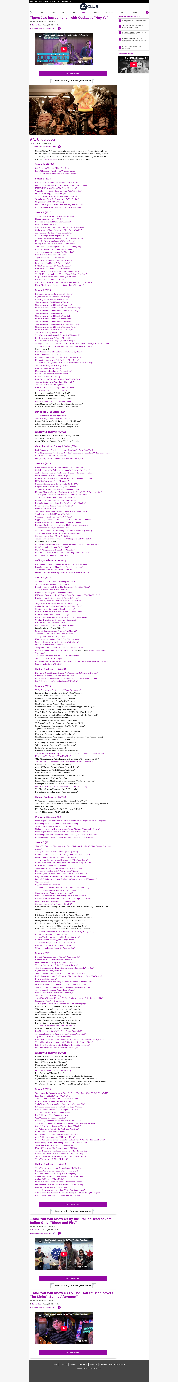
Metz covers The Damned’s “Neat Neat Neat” (53, 756)
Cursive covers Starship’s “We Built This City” (53, 1101)
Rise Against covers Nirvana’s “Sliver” (50, 1131)
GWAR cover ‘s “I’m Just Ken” (56, 183)
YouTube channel (50, 159)
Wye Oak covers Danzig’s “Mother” (49, 971)
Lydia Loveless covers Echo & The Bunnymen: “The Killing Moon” (62, 587)
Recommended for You (129, 16)
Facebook (93, 1364)
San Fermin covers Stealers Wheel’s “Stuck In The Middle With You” (62, 511)
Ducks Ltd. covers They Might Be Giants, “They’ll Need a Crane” (61, 185)
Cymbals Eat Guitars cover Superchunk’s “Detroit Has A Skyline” (61, 1154)
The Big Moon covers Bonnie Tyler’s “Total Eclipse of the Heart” (61, 274)
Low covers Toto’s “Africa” (46, 979)
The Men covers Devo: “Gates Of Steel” (51, 590)
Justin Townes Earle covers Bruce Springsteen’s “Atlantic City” (60, 1104)
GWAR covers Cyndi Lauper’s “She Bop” (52, 547)
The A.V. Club (36, 25)
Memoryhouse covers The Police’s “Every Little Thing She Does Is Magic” (65, 854)
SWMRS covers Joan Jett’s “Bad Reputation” (53, 266)
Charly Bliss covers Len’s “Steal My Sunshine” (53, 249)
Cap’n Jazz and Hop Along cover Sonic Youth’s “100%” (57, 271)
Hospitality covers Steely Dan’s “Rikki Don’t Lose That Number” (61, 876)
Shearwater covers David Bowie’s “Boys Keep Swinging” (58, 308)
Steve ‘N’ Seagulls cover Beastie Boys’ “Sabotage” (55, 550)
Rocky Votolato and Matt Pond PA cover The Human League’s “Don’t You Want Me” (69, 976)
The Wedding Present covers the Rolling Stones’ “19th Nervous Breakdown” (65, 1123)
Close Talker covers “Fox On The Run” (51, 456)
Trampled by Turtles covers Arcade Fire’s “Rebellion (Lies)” (58, 868)
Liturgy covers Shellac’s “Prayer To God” (51, 934)
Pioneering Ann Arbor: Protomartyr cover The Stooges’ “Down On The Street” (66, 834)
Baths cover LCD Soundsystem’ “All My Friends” (55, 960)
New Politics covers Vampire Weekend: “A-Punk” (55, 625)
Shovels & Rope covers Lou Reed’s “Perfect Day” (55, 418)
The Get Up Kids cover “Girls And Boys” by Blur (55, 1026)
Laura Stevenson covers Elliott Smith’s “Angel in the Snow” (59, 567)
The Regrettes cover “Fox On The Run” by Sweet (55, 216)
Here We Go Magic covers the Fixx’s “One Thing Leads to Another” (62, 553)
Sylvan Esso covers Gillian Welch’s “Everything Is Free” (57, 489)
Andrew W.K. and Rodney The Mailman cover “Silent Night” (59, 1176)
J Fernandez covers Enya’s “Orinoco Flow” (52, 528)
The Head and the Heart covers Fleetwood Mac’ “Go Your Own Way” (62, 860)
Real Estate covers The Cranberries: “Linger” (52, 614)
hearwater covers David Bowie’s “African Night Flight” (58, 324)
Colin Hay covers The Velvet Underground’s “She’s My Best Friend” (62, 470)
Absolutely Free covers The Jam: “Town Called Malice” (57, 656)
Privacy (112, 1364)
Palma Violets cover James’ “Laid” (48, 509)
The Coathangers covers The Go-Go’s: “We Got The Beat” (58, 601)
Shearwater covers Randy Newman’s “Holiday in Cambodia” (59, 1182)
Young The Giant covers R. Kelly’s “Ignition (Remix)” (56, 852)
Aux (122, 12)
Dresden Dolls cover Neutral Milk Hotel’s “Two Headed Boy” (59, 1184)
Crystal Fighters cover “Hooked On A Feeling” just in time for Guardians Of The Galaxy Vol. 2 (73, 453)
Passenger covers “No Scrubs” (47, 224)
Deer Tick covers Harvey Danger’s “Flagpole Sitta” (55, 901)
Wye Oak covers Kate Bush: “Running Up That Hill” (56, 581)
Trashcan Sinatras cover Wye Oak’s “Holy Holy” (54, 382)
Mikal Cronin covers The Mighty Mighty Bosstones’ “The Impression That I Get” (67, 544)
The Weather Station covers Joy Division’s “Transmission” (58, 533)
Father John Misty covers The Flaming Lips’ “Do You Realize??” (61, 896)
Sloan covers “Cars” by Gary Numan (49, 1001)
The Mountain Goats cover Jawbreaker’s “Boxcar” (55, 990)
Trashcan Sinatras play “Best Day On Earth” (52, 365)
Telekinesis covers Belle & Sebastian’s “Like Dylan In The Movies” (61, 973)
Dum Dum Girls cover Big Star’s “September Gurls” (56, 962)
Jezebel (46, 1)
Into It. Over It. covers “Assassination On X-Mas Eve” (56, 681)
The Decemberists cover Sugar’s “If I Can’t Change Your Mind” (60, 1034)
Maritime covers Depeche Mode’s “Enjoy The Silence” (56, 1110)
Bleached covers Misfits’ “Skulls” (48, 368)
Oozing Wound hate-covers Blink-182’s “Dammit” (55, 244)
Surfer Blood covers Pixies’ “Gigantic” (50, 995)
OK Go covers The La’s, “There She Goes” (52, 168)
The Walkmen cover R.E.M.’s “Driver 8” (51, 1159)
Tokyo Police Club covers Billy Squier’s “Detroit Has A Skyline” (61, 1156)
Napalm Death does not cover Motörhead (51, 374)
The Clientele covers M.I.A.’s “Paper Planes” (53, 1112)
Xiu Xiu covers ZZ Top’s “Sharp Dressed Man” (54, 233)
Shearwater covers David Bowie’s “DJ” (50, 313)
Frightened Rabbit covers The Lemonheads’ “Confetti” (56, 1134)
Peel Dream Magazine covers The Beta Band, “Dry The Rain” (59, 204)
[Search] (30, 12)
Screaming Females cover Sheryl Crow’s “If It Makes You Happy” (61, 874)
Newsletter (135, 12)
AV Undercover (45, 28)
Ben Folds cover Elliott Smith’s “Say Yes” (51, 1115)
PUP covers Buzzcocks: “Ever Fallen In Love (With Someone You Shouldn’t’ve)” (67, 595)
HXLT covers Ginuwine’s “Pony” (48, 354)
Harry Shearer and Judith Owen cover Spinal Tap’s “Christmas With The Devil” (66, 678)
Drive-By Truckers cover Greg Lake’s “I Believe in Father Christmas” (62, 572)
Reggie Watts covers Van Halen (47, 885)
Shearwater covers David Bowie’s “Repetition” (53, 305)
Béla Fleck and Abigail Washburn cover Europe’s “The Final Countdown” (64, 478)
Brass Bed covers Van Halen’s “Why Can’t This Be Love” (58, 379)
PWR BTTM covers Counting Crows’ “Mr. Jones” (55, 387)
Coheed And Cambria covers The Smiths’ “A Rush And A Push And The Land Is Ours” (70, 1140)
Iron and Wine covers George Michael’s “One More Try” (57, 957)
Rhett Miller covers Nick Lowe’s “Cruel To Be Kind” (56, 171)
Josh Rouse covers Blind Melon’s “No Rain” (52, 514)
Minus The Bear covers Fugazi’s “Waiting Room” (54, 241)
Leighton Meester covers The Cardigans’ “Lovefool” (56, 486)
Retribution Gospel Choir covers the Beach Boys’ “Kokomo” (59, 1107)
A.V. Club (38, 1)
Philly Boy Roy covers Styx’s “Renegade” (52, 481)
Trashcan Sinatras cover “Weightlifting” (50, 385)
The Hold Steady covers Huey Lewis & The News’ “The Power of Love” (64, 1042)
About (54, 1364)
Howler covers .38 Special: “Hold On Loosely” (54, 592)
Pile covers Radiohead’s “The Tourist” (50, 279)
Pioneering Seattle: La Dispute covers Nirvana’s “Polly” (57, 823)
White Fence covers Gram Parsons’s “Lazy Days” (54, 826)
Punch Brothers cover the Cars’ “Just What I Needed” (56, 857)
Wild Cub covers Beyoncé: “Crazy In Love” (52, 584)
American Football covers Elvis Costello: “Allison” (55, 634)
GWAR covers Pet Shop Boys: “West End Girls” (54, 650)
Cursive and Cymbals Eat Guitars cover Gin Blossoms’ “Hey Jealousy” (63, 863)
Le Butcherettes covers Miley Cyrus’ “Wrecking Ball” (56, 341)
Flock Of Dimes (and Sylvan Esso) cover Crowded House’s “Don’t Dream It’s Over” (68, 492)
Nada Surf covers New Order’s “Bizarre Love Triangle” (57, 871)
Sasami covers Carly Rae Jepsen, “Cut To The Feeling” (57, 199)
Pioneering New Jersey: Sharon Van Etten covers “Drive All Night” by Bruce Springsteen (70, 821)
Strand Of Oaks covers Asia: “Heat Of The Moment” (56, 631)
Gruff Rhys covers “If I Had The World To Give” (54, 676)
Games (96, 12)
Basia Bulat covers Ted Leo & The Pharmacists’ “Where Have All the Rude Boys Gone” (70, 1039)
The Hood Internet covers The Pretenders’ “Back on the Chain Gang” (62, 887)
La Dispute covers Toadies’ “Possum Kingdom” (54, 506)
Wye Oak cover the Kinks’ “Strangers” (50, 1118)
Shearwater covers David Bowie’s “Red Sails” (53, 316)
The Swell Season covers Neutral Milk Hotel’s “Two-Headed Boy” (61, 1151)
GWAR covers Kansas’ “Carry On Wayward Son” (55, 948)
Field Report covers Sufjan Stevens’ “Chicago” (53, 945)
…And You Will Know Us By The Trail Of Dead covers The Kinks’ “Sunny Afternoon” (70, 753)
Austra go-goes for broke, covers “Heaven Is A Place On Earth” (60, 227)
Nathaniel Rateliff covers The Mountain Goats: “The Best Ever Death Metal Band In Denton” (72, 661)
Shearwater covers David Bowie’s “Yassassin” (53, 319)
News (53, 12)
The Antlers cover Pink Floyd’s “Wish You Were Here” (57, 1129)
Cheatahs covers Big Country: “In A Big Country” (55, 609)
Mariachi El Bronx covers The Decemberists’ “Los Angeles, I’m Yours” (63, 898)
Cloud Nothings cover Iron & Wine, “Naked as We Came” (58, 207)
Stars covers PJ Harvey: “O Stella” (48, 664)
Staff (33, 143)
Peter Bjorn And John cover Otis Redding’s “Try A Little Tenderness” (62, 1045)
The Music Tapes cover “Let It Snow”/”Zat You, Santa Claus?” (60, 1190)
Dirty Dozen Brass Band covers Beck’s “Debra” (54, 260)
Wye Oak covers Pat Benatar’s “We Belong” (52, 297)
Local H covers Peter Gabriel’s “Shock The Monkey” (56, 500)
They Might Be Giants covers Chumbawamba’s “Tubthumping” (60, 1004)
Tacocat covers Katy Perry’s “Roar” (49, 332)
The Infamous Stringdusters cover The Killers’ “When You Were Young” (64, 363)
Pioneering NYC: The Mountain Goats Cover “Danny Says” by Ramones (64, 837)
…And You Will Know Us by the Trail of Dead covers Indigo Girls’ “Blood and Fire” (69, 998)
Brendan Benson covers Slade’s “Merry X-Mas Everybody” (58, 1171)
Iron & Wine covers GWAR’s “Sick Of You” (52, 555)
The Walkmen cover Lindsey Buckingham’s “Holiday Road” (59, 1168)
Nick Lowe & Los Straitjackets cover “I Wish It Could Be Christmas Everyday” (66, 673)
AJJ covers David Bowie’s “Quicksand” (51, 416)
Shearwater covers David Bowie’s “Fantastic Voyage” (56, 327)
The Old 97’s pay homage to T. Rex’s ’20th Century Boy (58, 246)
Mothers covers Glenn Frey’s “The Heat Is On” (53, 371)
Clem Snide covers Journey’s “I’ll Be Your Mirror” (55, 1137)
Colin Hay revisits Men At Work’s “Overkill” (53, 299)
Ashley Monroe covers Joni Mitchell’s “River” (53, 570)
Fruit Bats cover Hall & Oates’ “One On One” (53, 1096)
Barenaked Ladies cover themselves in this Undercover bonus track (61, 525)
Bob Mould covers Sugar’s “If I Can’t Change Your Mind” (58, 1031)
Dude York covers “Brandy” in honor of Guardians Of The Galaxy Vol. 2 (64, 450)
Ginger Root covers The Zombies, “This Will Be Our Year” (58, 191)
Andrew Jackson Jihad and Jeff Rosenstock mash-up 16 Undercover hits (63, 473)
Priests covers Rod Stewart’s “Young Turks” (52, 263)
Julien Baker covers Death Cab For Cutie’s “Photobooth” (57, 335)
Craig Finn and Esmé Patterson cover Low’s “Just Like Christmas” (61, 564)
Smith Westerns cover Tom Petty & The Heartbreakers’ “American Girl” (63, 982)
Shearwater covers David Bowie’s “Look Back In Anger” (57, 310)
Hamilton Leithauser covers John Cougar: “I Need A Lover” (59, 612)
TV (63, 12)
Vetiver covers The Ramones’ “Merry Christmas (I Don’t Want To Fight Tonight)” (67, 1193)
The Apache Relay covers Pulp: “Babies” (51, 636)
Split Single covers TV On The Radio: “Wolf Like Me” (57, 642)
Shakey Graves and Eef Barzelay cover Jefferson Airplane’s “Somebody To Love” (67, 829)
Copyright (103, 1364)
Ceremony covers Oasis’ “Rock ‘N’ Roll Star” (53, 536)
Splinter (52, 1)
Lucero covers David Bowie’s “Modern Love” (53, 865)
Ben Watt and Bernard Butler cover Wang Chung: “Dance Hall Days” (62, 617)
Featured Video (126, 54)
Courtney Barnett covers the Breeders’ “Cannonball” (55, 620)
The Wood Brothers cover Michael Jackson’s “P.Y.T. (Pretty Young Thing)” (65, 931)
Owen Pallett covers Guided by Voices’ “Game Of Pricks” (58, 1126)
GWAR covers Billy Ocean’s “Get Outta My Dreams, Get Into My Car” (63, 786)
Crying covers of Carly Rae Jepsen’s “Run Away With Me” (58, 230)
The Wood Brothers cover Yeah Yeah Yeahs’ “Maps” (55, 174)
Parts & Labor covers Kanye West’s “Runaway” (54, 993)
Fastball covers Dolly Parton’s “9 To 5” (50, 255)
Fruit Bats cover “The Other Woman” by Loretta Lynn (56, 1048)
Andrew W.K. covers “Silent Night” (49, 1179)
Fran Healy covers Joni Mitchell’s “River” (51, 1187)
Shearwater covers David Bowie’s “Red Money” (54, 302)
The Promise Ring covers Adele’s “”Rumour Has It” (55, 942)
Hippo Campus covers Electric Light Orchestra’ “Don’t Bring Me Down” (64, 519)
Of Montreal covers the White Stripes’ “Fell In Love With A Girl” (61, 984)
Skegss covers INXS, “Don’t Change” (50, 202)
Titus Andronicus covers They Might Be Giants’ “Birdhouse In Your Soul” (64, 968)
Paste (31, 1)
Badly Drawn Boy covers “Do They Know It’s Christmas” (58, 1195)
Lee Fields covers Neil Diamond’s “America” (53, 222)
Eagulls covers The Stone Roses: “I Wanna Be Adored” (57, 598)
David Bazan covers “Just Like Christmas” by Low (55, 1070)
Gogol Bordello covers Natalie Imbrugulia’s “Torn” (55, 277)
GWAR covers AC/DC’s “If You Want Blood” (53, 401)
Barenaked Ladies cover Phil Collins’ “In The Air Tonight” (58, 522)
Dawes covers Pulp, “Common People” (50, 193)
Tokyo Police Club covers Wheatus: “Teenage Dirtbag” (57, 603)
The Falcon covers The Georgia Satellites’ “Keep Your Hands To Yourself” (64, 346)
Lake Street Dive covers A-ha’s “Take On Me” (53, 268)
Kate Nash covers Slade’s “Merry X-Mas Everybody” (56, 1173)
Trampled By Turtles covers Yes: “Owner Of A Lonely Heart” (59, 647)
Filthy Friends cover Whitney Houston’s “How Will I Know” (59, 285)
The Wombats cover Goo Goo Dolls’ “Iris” (52, 390)
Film (73, 12)
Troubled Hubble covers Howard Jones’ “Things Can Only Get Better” (63, 539)
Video (37, 28)
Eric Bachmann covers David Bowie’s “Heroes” (54, 294)
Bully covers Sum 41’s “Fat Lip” (48, 376)
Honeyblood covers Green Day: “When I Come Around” (57, 639)
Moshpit (68, 1)
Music (84, 12)
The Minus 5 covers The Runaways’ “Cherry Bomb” (56, 497)
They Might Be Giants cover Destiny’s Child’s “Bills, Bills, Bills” (61, 495)
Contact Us (121, 1364)
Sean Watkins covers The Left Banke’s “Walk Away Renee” (58, 352)
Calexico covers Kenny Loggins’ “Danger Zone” (54, 940)
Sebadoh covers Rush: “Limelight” (49, 658)
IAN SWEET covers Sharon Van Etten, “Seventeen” (56, 188)
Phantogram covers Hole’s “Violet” (49, 219)
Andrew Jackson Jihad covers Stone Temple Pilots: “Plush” (58, 606)
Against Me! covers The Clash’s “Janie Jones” (53, 1037)
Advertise (73, 1364)
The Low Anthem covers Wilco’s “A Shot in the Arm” (56, 965)
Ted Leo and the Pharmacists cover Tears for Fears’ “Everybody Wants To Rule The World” (71, 1093)
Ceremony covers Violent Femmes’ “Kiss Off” (53, 904)
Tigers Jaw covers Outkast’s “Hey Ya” (50, 257)
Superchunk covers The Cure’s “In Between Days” (55, 1145)
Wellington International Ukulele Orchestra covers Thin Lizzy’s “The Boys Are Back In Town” (72, 343)
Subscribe (109, 12)
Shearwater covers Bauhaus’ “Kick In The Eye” (54, 330)
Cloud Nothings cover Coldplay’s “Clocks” (52, 235)
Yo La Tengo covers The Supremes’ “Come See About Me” (58, 690)
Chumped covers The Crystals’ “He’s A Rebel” (53, 517)
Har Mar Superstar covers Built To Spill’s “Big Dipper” (57, 360)
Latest (41, 12)
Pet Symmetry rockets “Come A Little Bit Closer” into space (59, 458)
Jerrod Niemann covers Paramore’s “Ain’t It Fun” (54, 252)
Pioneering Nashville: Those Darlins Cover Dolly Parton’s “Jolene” (61, 832)
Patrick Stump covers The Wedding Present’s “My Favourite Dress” (62, 1142)
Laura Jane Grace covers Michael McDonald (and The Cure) (59, 467)
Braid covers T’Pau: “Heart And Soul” (50, 623)
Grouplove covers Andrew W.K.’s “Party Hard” (54, 893)
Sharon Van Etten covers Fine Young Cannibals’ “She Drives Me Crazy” (63, 987)
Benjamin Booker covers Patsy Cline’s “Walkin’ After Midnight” (60, 503)
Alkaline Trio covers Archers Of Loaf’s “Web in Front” (57, 1098)
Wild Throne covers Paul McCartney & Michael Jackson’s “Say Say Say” (64, 530)
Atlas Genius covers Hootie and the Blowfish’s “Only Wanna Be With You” (65, 282)
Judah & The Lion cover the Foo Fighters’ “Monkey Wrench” (59, 238)
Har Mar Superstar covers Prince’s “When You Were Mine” (58, 357)
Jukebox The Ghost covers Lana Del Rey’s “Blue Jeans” (57, 937)
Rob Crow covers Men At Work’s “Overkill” (52, 338)
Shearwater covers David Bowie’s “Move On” (53, 321)
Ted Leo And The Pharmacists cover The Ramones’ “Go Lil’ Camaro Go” (64, 762)
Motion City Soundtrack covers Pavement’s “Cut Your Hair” (59, 1121)
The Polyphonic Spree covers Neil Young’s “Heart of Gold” (58, 890)
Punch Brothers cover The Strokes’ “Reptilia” (53, 476)
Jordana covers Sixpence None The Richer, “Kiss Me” (56, 196)
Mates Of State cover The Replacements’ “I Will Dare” (56, 1148)
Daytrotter (60, 1)
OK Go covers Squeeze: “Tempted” (49, 645)
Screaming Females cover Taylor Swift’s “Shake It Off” (57, 484)
